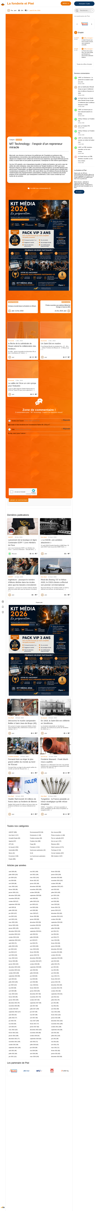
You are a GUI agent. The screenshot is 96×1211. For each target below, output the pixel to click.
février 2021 (33, 880)
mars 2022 (11, 1029)
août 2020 (32, 898)
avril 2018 (32, 982)
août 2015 (54, 889)
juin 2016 (32, 1047)
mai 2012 (53, 1006)
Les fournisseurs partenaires (37, 856)
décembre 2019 (34, 922)
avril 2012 (53, 1009)
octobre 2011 (54, 1026)
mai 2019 (32, 943)
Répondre (66, 420)
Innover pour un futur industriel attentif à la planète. (85, 112)
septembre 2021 (13, 1047)
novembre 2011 (55, 1023)
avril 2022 (11, 1026)
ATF (10, 844)
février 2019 (33, 952)
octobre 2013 (54, 955)
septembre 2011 (55, 1029)
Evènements (33, 835)
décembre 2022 (13, 1003)
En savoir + (79, 192)
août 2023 (11, 979)
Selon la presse (55, 847)
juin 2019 (32, 940)
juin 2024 (11, 949)
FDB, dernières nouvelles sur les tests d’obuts (85, 149)
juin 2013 (53, 967)
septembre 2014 (55, 922)
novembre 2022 (13, 1006)
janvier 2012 (54, 1017)
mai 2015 (53, 898)
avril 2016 (32, 1053)
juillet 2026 (12, 874)
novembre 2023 (13, 970)
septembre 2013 (55, 958)
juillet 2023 (12, 982)
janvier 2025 (12, 928)
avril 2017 (32, 1017)
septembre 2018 (34, 967)
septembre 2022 (13, 1011)
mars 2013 (54, 976)
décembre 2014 (55, 913)
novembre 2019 (34, 925)
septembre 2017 (34, 1003)
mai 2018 (32, 979)
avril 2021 (32, 874)
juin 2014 (53, 931)
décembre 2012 (55, 985)
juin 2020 (32, 904)
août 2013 (54, 961)
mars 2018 (33, 985)
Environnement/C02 (35, 832)
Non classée (54, 832)
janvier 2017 (33, 1026)
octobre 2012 (54, 991)
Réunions (53, 844)
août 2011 (53, 1032)
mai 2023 (11, 988)
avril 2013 (53, 973)
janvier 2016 (54, 874)
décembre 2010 (55, 1056)
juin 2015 (53, 895)
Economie (19, 139)
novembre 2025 (13, 898)
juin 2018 (32, 976)
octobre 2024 (12, 937)
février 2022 (12, 1032)
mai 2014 (53, 934)
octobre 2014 (54, 919)
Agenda (11, 841)
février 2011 (54, 1050)
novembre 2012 (55, 988)
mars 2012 (54, 1011)
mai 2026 (11, 880)
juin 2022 (11, 1020)
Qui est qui (54, 841)
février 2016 (54, 871)
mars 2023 (11, 994)
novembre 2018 (34, 961)
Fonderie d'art (33, 841)
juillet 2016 (33, 1044)
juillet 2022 (12, 1017)
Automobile (12, 850)
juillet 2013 (54, 964)
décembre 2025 (13, 895)
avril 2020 (32, 910)
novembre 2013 (55, 952)
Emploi (10, 859)
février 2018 (33, 988)
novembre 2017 (34, 997)
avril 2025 (11, 919)
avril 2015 (53, 901)
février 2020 (33, 916)
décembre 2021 (13, 1038)
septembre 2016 (34, 1038)
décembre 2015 (55, 877)
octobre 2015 (54, 883)
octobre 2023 (12, 973)
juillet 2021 (12, 1053)
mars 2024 (11, 958)
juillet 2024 (12, 946)
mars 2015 (54, 904)
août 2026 (11, 871)
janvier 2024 (12, 964)
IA (30, 853)
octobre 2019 (33, 928)
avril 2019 (32, 946)
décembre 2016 (34, 1029)
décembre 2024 (13, 931)
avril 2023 (11, 991)
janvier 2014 (54, 946)
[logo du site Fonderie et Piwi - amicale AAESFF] (3, 7)
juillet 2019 (33, 937)
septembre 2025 (13, 904)
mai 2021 (32, 871)
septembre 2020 (34, 895)
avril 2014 (53, 937)
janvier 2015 (54, 910)
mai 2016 (32, 1050)
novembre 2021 (13, 1041)
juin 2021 (11, 1056)
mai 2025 (11, 916)
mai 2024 (11, 952)
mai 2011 (53, 1041)
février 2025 (12, 925)
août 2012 (54, 997)
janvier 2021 (33, 883)
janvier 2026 (12, 892)
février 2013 (54, 979)
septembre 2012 (55, 994)
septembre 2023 (13, 976)
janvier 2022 (12, 1035)
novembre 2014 (55, 916)
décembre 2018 (34, 958)
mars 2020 (33, 913)
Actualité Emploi (13, 838)
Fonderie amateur (34, 838)
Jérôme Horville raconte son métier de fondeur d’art (86, 140)
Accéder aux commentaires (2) (40, 188)
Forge (31, 844)
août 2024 (11, 943)
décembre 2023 (13, 967)
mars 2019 (33, 949)
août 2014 (54, 925)
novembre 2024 (13, 934)
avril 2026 (11, 883)
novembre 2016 (34, 1032)
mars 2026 (11, 886)
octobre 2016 (33, 1035)
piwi (79, 87)
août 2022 (11, 1014)
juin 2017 (32, 1011)
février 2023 (12, 997)
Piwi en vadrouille (56, 838)
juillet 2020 (33, 901)
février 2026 (12, 889)
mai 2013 (53, 970)
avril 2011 (53, 1044)
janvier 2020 (33, 919)
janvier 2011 (54, 1053)
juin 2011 (53, 1038)
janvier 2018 (33, 991)
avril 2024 (11, 955)
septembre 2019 (34, 931)
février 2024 (12, 961)
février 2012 (54, 1014)
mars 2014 (54, 940)
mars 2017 (33, 1020)
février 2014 (54, 943)
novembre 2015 (55, 880)
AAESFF (11, 832)
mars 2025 (11, 922)
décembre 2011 (55, 1020)
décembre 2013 (55, 949)
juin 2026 (11, 877)
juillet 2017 (33, 1009)
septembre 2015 (55, 886)
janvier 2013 (54, 982)
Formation (32, 847)
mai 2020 (32, 907)
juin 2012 (53, 1003)
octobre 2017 (33, 1000)
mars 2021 (33, 877)
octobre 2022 (12, 1009)
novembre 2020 (34, 889)
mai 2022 (11, 1023)
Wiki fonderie (54, 856)
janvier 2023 (12, 1000)
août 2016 (32, 1041)
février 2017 (33, 1023)
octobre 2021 (12, 1044)
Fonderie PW (86, 126)
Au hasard (11, 847)
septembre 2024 (13, 940)
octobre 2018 (33, 964)
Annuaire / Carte (84, 3)
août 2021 (11, 1050)
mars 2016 (33, 1056)
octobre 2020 (33, 892)
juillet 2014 (54, 928)
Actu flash (11, 835)
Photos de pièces (56, 835)
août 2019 (32, 934)
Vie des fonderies (56, 853)
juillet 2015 (54, 892)
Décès (10, 853)
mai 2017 (32, 1014)
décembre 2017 (34, 994)
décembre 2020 (34, 886)
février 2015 (54, 907)
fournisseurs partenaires (36, 850)
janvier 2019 (33, 955)
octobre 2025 (12, 901)
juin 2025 (11, 913)
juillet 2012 (54, 1000)
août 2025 (11, 907)
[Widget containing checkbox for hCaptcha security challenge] (23, 491)
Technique (54, 850)
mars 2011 (54, 1047)
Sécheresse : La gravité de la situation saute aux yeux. (85, 80)
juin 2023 (11, 985)
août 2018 (32, 970)
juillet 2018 (33, 973)
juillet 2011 (54, 1035)
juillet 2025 (12, 910)
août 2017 (32, 1006)
